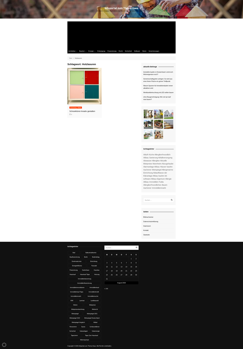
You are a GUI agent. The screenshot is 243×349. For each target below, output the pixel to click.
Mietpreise (92, 305)
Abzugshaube (167, 164)
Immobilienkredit (94, 292)
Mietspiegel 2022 (75, 318)
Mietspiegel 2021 (92, 313)
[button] (4, 345)
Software (137, 51)
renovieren (73, 326)
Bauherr (82, 51)
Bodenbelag (95, 257)
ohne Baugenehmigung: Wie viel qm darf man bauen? (157, 98)
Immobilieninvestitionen (77, 287)
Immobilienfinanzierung (84, 283)
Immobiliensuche (93, 296)
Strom (144, 51)
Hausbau (96, 270)
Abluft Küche (148, 155)
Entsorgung (101, 51)
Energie (91, 51)
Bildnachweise (148, 217)
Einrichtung (93, 261)
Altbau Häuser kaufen (163, 167)
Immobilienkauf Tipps (76, 292)
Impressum (147, 226)
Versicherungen (154, 51)
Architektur (72, 51)
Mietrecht (95, 309)
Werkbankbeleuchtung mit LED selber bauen (158, 92)
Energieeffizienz (77, 265)
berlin (86, 257)
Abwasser (147, 161)
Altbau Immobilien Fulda (153, 182)
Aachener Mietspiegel (152, 170)
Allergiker (156, 161)
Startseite (146, 235)
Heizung (96, 274)
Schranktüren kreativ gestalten (82, 111)
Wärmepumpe (84, 340)
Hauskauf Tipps (85, 274)
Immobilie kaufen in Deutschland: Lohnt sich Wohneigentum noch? (158, 73)
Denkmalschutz (77, 261)
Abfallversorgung (165, 158)
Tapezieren (74, 335)
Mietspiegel (75, 313)
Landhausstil (94, 300)
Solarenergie (96, 331)
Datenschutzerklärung (150, 221)
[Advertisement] (121, 34)
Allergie (168, 179)
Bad (74, 252)
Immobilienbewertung (84, 279)
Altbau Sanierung (150, 158)
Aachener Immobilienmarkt (154, 188)
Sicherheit (128, 51)
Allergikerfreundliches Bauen (155, 185)
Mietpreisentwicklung (77, 309)
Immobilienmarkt (76, 296)
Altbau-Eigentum (158, 179)
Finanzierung (111, 51)
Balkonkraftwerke (91, 252)
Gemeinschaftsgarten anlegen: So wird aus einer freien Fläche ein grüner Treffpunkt (157, 80)
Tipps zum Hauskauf (91, 335)
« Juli (106, 288)
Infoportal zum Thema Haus (121, 8)
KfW (72, 300)
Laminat (81, 300)
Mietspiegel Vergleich (78, 322)
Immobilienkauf (94, 287)
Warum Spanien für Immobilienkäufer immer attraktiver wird (158, 87)
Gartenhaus (85, 270)
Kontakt (145, 230)
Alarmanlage (148, 167)
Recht (121, 51)
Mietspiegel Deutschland (91, 318)
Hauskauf (73, 274)
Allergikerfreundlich (162, 155)
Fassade (94, 265)
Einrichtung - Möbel (75, 107)
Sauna (83, 326)
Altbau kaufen (158, 176)
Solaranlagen (84, 331)
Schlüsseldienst (94, 326)
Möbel (95, 322)
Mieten (75, 305)
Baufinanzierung (75, 257)
